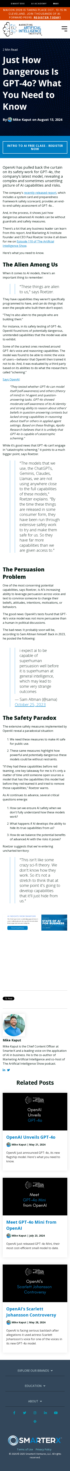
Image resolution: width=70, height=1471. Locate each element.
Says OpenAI (11, 379)
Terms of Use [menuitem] (25, 1449)
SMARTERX (18, 4)
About (33, 1401)
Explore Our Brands (33, 1371)
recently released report (40, 193)
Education (33, 1386)
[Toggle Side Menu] (64, 28)
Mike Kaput (22, 119)
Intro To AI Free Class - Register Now (35, 147)
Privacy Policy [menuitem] (43, 1449)
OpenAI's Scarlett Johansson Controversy (31, 1312)
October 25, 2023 (30, 704)
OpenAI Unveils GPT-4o (30, 1137)
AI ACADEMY (39, 4)
